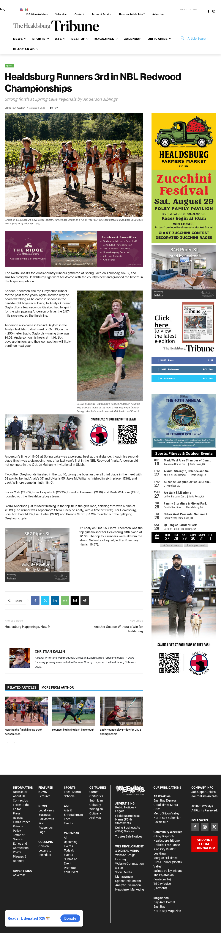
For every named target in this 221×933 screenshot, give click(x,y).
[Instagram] (213, 11)
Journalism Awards (204, 796)
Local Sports (72, 792)
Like (210, 360)
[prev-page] (7, 742)
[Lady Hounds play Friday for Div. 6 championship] (121, 711)
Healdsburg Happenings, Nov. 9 (27, 627)
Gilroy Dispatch (163, 836)
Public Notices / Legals (125, 809)
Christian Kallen (15, 107)
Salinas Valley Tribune (167, 870)
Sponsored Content (128, 881)
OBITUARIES (98, 787)
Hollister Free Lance (166, 845)
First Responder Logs (45, 828)
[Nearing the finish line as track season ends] (26, 711)
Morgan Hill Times (165, 858)
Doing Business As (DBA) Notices (127, 829)
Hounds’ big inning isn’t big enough (73, 729)
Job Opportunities (203, 792)
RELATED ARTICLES (21, 687)
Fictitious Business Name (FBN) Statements (127, 819)
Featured (44, 796)
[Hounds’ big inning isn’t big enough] (73, 711)
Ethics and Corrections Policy (20, 848)
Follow (208, 369)
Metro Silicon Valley (166, 813)
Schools (69, 796)
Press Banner (162, 862)
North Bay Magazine (167, 911)
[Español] (27, 9)
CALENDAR (71, 833)
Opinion (43, 846)
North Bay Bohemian (167, 817)
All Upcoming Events (70, 842)
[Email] (75, 600)
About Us (19, 796)
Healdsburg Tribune (166, 840)
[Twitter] (45, 600)
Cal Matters (46, 819)
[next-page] (14, 742)
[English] (22, 9)
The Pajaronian (163, 875)
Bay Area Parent (164, 902)
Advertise (19, 875)
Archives (95, 817)
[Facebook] (208, 11)
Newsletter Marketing (129, 889)
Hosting (120, 859)
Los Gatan (160, 853)
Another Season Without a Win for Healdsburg (118, 629)
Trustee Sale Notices (128, 836)
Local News (46, 810)
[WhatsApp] (65, 600)
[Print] (85, 600)
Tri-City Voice (162, 883)
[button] (192, 39)
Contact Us (20, 800)
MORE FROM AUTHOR (57, 687)
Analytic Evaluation (128, 885)
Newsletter (20, 792)
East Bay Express (165, 800)
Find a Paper (21, 822)
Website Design (125, 855)
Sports (9, 65)
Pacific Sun (160, 822)
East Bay (159, 906)
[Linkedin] (55, 600)
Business (44, 814)
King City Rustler (164, 849)
